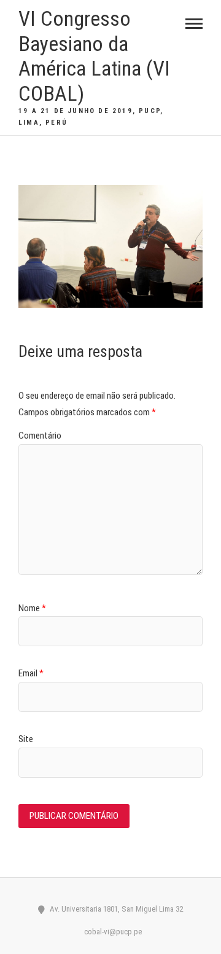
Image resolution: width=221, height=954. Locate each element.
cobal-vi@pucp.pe (112, 931)
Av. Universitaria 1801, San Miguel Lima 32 (115, 908)
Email (31, 673)
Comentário (39, 435)
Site (25, 739)
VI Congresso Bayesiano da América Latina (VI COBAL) (94, 56)
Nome (32, 608)
